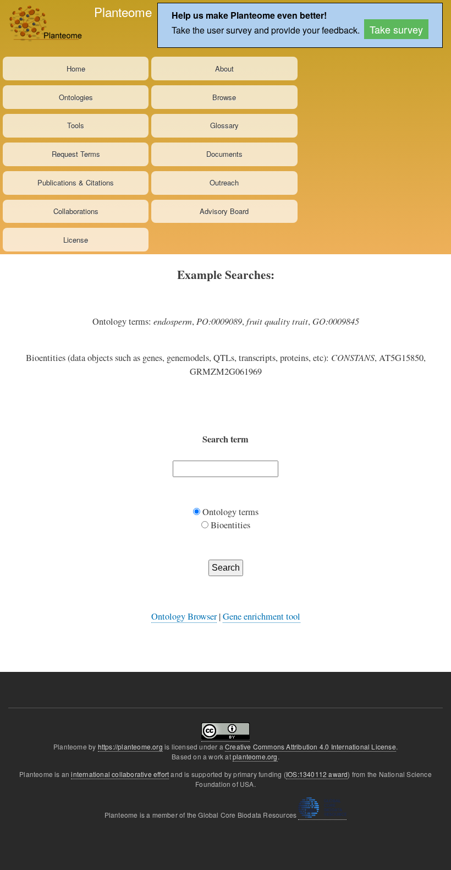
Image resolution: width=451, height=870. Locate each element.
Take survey (396, 29)
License (75, 239)
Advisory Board (224, 211)
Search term (225, 439)
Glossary (224, 125)
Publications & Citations (75, 182)
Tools (75, 125)
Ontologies (76, 97)
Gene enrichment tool (261, 616)
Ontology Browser (184, 616)
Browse (224, 97)
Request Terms (76, 154)
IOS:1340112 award (317, 774)
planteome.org (255, 756)
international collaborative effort (120, 774)
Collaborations (75, 211)
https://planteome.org (130, 746)
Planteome (123, 11)
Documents (224, 154)
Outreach (224, 182)
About (224, 68)
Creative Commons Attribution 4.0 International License (310, 746)
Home (76, 68)
